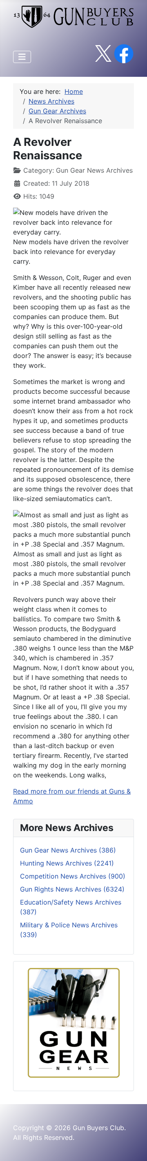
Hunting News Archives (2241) (67, 863)
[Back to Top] (132, 1145)
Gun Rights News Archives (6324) (72, 889)
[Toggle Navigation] (22, 57)
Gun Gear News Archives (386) (68, 850)
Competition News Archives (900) (72, 876)
